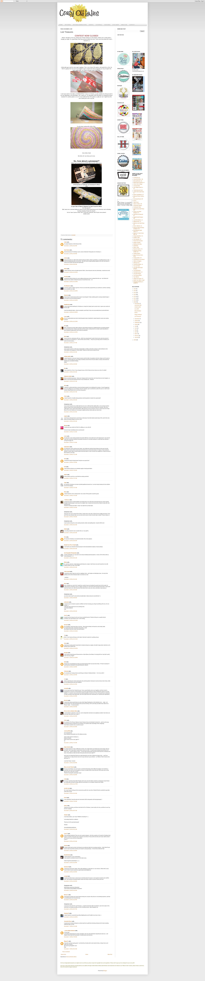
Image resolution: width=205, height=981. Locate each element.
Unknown (66, 671)
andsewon (66, 602)
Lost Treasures (138, 316)
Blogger (105, 970)
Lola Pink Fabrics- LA (138, 220)
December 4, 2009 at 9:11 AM (70, 579)
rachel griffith (67, 731)
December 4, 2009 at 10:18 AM (71, 631)
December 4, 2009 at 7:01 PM (70, 742)
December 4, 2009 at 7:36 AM (70, 470)
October (136, 320)
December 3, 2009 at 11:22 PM (70, 321)
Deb (65, 385)
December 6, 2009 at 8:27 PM (70, 909)
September (137, 322)
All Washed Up (136, 177)
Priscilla (66, 276)
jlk (64, 368)
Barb (65, 336)
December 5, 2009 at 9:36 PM (70, 881)
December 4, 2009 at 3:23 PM (70, 696)
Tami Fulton (66, 250)
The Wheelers (67, 285)
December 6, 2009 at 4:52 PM (70, 890)
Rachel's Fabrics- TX (137, 249)
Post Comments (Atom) (71, 956)
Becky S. (66, 894)
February (137, 335)
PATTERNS (68, 24)
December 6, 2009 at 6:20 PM (70, 899)
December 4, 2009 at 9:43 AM (70, 589)
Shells (65, 474)
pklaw (65, 268)
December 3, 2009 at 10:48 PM (71, 312)
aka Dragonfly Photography (70, 553)
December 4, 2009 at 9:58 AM (70, 597)
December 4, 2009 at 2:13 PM (70, 684)
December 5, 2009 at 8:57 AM (70, 810)
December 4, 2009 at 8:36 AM (70, 540)
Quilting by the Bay (137, 244)
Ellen (65, 491)
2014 (135, 292)
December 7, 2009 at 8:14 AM (70, 948)
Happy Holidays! (138, 314)
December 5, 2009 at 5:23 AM (70, 793)
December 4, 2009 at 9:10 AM (70, 567)
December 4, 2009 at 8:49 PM (70, 762)
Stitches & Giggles (137, 261)
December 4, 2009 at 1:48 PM (70, 666)
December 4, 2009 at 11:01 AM (70, 639)
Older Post (110, 954)
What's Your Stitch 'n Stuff (138, 280)
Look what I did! (138, 305)
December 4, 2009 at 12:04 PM (71, 648)
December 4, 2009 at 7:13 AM (70, 431)
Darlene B (66, 866)
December (137, 303)
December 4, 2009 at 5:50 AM (70, 399)
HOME (61, 24)
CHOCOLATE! (138, 307)
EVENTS (91, 24)
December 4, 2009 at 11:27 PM (70, 784)
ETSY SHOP (116, 24)
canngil (65, 876)
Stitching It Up (136, 262)
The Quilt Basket (137, 270)
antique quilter (67, 356)
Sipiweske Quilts (68, 376)
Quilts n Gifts (136, 247)
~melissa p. (66, 499)
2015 (135, 290)
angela (65, 416)
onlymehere (67, 446)
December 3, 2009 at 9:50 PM (70, 264)
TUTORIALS (99, 24)
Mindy (65, 562)
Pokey (65, 805)
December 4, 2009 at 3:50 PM (70, 706)
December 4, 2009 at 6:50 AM (70, 421)
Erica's (134, 200)
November (137, 318)
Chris (65, 720)
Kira (65, 537)
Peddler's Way (136, 237)
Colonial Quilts (136, 185)
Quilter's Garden (136, 242)
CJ (64, 679)
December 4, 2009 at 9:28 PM (70, 774)
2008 (135, 339)
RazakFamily (67, 854)
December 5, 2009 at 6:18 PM (70, 862)
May (136, 330)
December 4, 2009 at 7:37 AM (70, 478)
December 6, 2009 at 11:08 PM (70, 917)
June (136, 328)
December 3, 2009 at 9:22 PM (70, 245)
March (136, 333)
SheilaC (66, 814)
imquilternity (67, 304)
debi (65, 661)
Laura (65, 316)
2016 (135, 288)
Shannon (66, 295)
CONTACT (132, 24)
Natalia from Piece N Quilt (70, 545)
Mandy (65, 425)
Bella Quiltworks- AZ (137, 180)
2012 (135, 296)
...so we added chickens (69, 930)
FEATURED (107, 24)
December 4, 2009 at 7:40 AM (70, 495)
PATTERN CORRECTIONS (80, 24)
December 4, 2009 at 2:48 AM (70, 364)
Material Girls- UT (137, 221)
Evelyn (65, 845)
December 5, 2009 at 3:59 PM (70, 850)
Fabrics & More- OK (137, 203)
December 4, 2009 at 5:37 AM (70, 381)
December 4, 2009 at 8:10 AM (70, 524)
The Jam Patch (136, 266)
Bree (65, 583)
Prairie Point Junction (138, 240)
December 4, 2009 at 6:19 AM (70, 411)
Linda (65, 242)
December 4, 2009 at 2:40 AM (70, 352)
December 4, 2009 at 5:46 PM (70, 716)
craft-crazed (67, 571)
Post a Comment (66, 951)
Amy (65, 643)
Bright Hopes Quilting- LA (138, 182)
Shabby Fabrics (136, 253)
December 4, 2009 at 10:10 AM (71, 620)
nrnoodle (66, 688)
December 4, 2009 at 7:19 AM (70, 442)
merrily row (66, 788)
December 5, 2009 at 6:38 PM (70, 871)
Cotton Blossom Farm (138, 190)
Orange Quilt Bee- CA (138, 236)
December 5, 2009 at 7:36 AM (70, 801)
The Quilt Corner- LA (137, 272)
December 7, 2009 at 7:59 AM (70, 936)
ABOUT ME (124, 24)
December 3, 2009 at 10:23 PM (71, 281)
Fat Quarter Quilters (137, 205)
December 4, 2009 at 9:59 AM (70, 611)
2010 (135, 300)
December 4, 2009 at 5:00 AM (70, 372)
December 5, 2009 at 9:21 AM (70, 829)
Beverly (66, 700)
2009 (135, 302)
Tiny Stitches (136, 276)
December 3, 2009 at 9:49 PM (70, 253)
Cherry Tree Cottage (137, 184)
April (136, 331)
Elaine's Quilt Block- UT (138, 194)
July (136, 326)
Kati (65, 466)
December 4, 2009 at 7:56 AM (70, 516)
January (137, 337)
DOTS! (136, 312)
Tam (65, 458)
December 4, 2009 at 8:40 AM (70, 548)
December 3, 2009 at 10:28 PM (71, 300)
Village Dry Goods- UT (138, 278)
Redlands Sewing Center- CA (137, 251)
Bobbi (65, 529)
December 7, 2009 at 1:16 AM (70, 926)
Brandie (66, 652)
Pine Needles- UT (137, 239)
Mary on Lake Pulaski (69, 767)
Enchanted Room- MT (138, 199)
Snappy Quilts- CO (137, 257)
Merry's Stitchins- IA (137, 226)
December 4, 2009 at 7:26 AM (70, 462)
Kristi (65, 797)
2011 (135, 298)
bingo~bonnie (67, 747)
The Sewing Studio (137, 275)
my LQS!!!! (137, 308)
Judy (65, 482)
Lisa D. (65, 615)
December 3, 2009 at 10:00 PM (71, 272)
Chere (65, 396)
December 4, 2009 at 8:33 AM (70, 532)
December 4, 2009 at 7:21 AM (70, 454)
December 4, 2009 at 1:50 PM (70, 674)
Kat (65, 325)
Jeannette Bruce (68, 921)
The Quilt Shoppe (137, 273)
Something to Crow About (138, 259)
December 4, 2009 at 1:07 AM (70, 342)
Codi (65, 779)
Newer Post (63, 954)
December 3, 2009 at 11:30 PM (70, 332)
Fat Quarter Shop (137, 207)
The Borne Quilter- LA (138, 264)
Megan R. (66, 941)
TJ (64, 635)
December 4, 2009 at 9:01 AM (70, 557)
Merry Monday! (138, 310)
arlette (65, 258)
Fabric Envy (136, 202)
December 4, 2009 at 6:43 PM (70, 726)
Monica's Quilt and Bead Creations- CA (138, 228)
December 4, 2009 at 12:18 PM (71, 657)
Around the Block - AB (138, 179)
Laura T (66, 833)
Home (86, 954)
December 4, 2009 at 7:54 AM (70, 507)
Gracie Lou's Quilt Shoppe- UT (137, 212)
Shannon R (66, 913)
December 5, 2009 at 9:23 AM (70, 841)
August (136, 324)
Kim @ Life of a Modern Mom (70, 711)
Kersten (66, 624)
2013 (135, 294)
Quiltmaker (135, 245)
